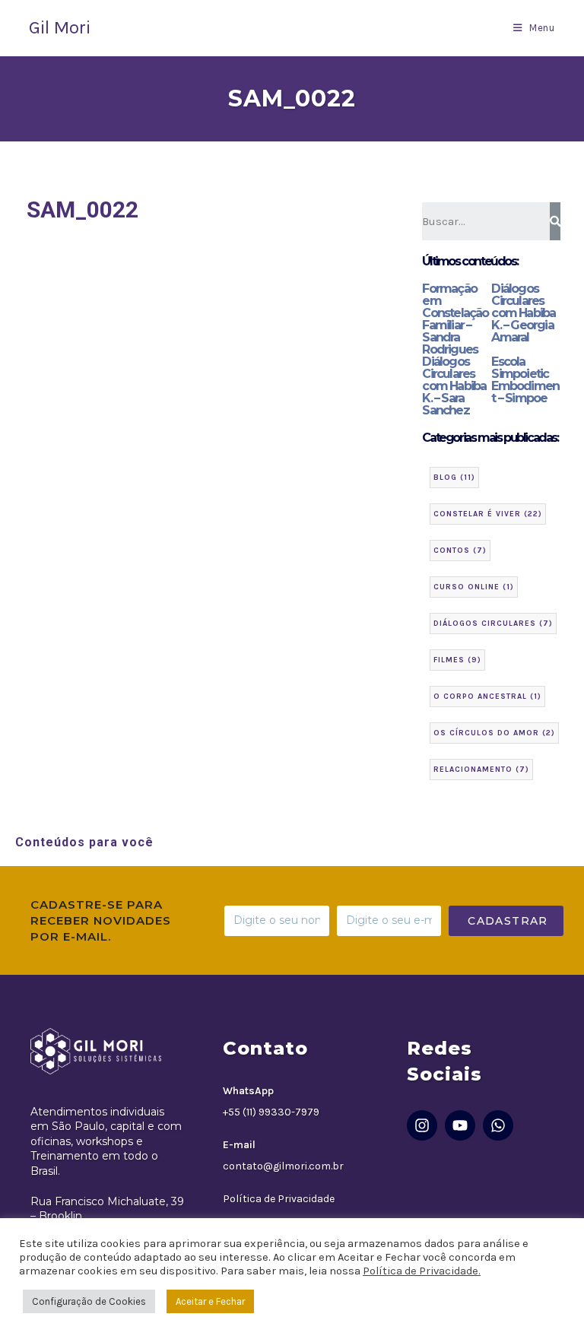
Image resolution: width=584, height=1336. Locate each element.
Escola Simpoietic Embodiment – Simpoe (525, 379)
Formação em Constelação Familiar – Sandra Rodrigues (455, 319)
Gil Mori (59, 27)
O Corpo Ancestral (487, 696)
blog (454, 477)
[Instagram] (422, 1125)
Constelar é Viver (487, 514)
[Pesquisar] (555, 221)
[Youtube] (460, 1125)
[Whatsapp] (498, 1125)
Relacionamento (481, 769)
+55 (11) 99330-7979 (271, 1112)
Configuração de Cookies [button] (89, 1301)
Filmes (457, 660)
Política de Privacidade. (422, 1271)
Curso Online (473, 587)
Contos (460, 550)
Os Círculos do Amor (494, 733)
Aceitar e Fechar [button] (210, 1301)
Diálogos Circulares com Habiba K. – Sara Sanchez (454, 385)
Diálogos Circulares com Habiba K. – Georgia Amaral (523, 312)
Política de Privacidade (279, 1198)
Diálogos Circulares (493, 623)
